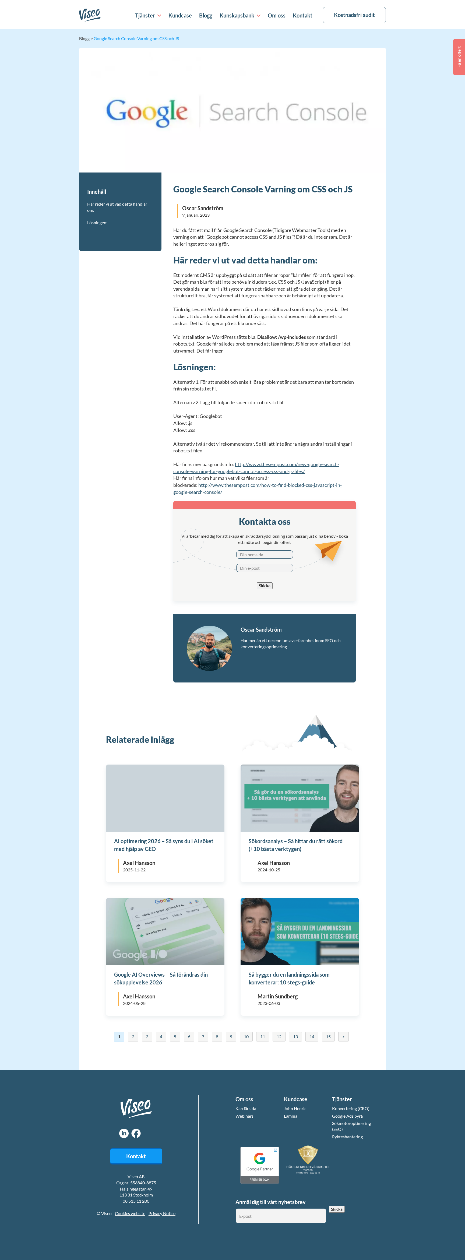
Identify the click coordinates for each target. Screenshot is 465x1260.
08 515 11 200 (136, 1200)
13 (295, 1036)
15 (328, 1036)
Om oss (277, 15)
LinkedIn (124, 1133)
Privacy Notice (162, 1213)
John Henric (295, 1108)
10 (246, 1036)
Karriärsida (245, 1108)
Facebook (136, 1133)
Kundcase (180, 15)
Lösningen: (97, 222)
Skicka (264, 585)
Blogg (205, 15)
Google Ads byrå (347, 1115)
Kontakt (302, 15)
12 (279, 1036)
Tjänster (145, 15)
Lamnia (290, 1115)
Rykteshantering (347, 1136)
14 (311, 1036)
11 (262, 1036)
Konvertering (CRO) (350, 1108)
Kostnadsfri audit (354, 15)
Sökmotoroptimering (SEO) (351, 1126)
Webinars (244, 1115)
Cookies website (130, 1213)
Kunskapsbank (237, 15)
